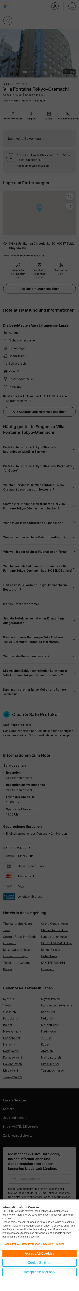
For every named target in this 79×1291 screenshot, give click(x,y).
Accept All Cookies (39, 1253)
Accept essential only (39, 1272)
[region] (39, 1245)
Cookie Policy (11, 1244)
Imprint (60, 1244)
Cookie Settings (39, 1262)
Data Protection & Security (37, 1244)
